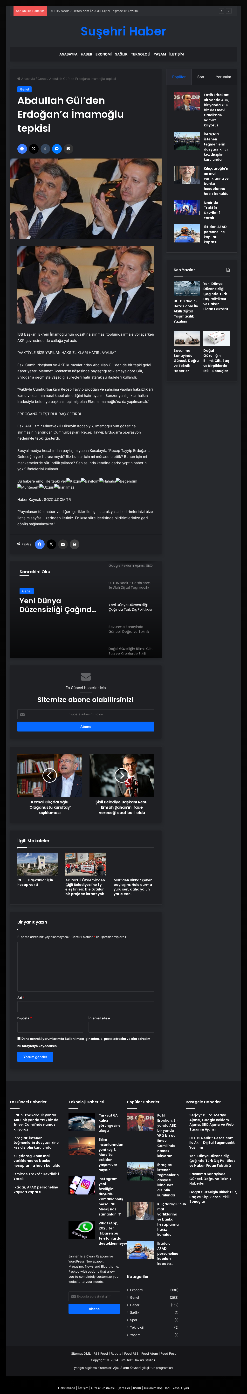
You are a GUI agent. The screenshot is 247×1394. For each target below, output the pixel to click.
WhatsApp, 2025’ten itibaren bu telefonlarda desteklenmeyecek (115, 1233)
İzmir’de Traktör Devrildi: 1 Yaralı (212, 210)
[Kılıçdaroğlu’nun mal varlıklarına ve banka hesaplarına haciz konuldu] (187, 175)
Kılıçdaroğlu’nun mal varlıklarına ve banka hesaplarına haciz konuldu (171, 1219)
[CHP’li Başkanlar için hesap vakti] (37, 864)
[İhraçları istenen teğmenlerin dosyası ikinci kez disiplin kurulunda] (187, 141)
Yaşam (160, 54)
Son (200, 77)
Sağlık (121, 54)
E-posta (24, 1018)
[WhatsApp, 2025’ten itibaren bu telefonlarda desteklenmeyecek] (82, 1230)
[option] (86, 609)
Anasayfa (68, 54)
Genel (42, 79)
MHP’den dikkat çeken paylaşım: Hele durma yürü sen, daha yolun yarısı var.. (133, 887)
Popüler (179, 77)
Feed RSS (131, 1353)
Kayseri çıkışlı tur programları (151, 1368)
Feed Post (168, 1353)
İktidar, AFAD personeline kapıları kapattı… (215, 234)
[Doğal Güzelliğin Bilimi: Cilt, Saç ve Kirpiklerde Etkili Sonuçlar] (216, 338)
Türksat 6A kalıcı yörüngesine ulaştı (110, 1123)
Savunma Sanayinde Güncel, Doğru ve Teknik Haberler (186, 360)
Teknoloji (140, 54)
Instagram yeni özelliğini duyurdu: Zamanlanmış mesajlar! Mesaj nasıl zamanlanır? (111, 1196)
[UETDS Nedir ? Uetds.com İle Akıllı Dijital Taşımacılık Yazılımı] (187, 288)
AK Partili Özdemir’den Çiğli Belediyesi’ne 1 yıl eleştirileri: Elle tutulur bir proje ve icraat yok (85, 887)
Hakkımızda (66, 1388)
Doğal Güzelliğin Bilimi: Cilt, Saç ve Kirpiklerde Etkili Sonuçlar (216, 360)
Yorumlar (223, 77)
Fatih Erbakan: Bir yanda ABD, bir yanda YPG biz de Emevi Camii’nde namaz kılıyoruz (216, 110)
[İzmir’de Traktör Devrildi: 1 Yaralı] (187, 207)
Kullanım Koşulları (157, 1388)
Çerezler (123, 1388)
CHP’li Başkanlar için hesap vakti (35, 882)
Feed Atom (149, 1353)
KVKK (137, 1388)
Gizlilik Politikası (103, 1388)
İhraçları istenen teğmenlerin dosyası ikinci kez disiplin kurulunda (216, 147)
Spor (133, 1320)
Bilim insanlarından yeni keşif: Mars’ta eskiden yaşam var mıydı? (111, 1154)
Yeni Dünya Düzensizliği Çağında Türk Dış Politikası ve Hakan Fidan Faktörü (58, 605)
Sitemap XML (81, 1353)
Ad (20, 998)
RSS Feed (101, 1353)
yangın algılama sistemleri (93, 1368)
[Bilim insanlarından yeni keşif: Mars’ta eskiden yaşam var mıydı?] (82, 1146)
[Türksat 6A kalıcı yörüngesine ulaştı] (82, 1122)
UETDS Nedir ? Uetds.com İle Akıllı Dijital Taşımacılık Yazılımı (186, 311)
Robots (116, 1353)
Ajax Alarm (121, 1368)
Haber (86, 54)
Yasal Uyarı (180, 1388)
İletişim (176, 54)
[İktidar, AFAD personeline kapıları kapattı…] (187, 233)
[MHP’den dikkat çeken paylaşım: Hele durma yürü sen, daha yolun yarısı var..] (134, 864)
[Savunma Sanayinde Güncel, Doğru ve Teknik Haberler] (187, 338)
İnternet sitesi (99, 1018)
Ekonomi (104, 54)
